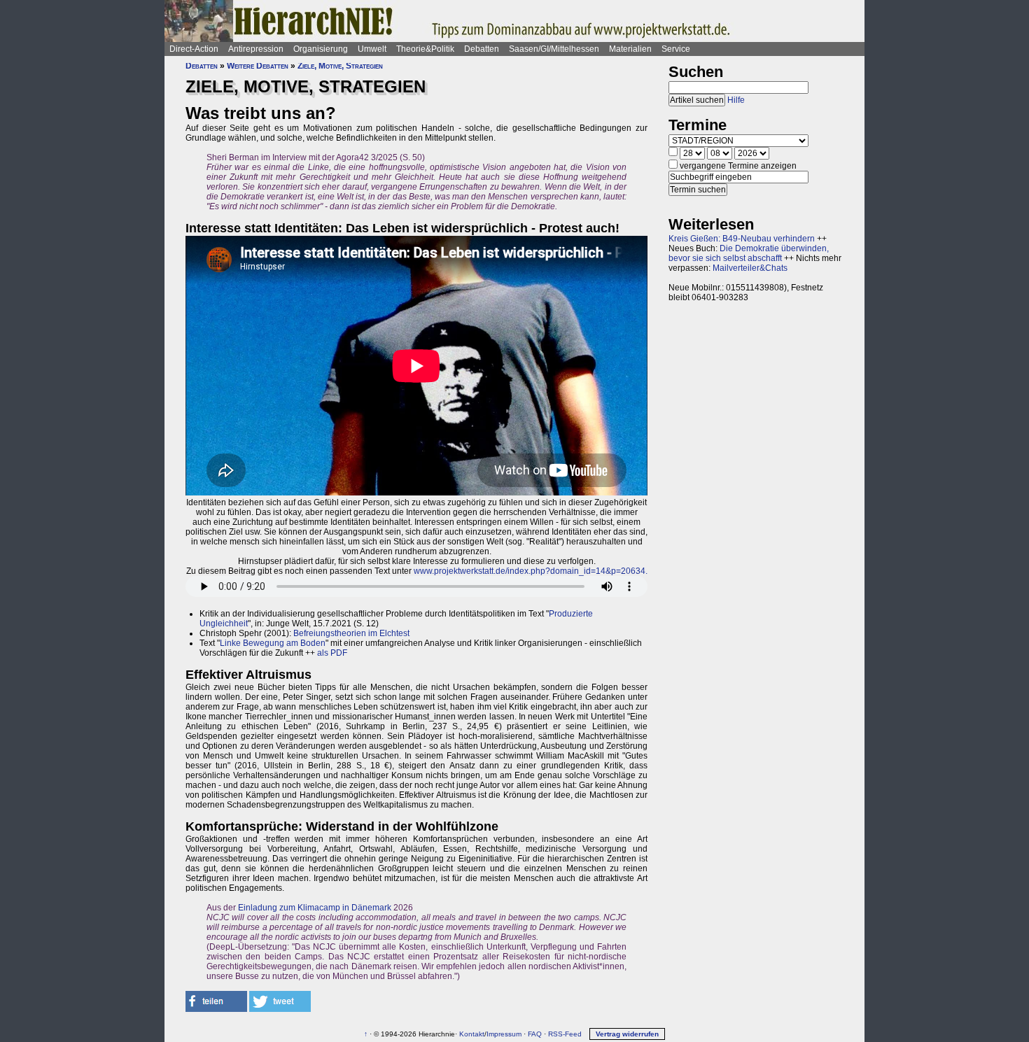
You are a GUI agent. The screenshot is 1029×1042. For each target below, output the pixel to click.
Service (676, 49)
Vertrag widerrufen (627, 1034)
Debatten (481, 49)
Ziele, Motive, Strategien (340, 66)
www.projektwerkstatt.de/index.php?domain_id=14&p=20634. (531, 571)
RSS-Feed (565, 1034)
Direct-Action (193, 49)
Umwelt (372, 49)
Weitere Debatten (257, 66)
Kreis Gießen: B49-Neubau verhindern (741, 239)
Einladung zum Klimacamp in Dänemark (314, 908)
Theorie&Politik (425, 49)
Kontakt (471, 1034)
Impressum (504, 1034)
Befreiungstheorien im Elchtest (351, 633)
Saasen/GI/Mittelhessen (554, 49)
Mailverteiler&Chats (750, 268)
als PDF (332, 653)
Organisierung (320, 49)
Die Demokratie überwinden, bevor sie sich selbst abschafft (748, 253)
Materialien (630, 49)
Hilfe (736, 100)
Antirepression (256, 49)
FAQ (535, 1034)
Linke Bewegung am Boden (273, 643)
